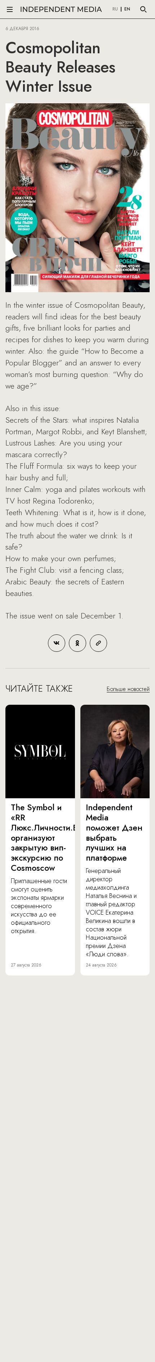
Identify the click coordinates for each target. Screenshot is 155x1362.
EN (127, 9)
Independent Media (61, 9)
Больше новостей (128, 689)
